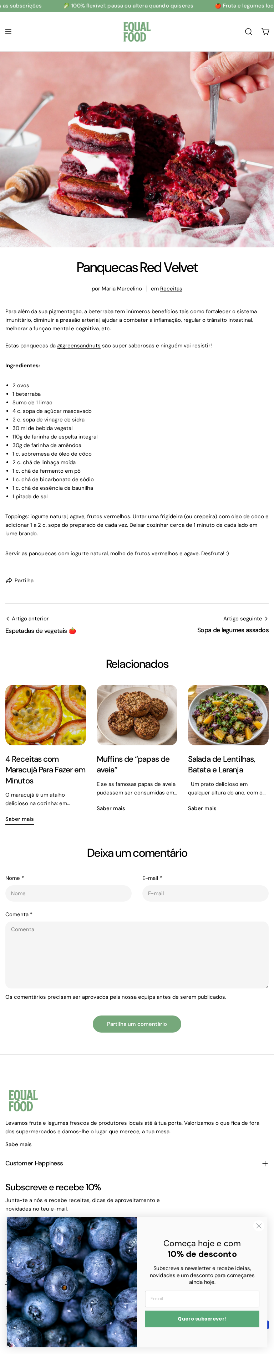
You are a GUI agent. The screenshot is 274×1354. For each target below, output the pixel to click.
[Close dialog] (259, 1226)
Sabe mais (18, 1144)
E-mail (152, 878)
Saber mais (19, 819)
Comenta (18, 914)
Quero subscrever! (202, 1319)
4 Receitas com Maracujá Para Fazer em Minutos (45, 770)
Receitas (171, 288)
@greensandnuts (79, 345)
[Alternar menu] (8, 32)
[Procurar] (249, 32)
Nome (14, 878)
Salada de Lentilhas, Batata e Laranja (221, 764)
